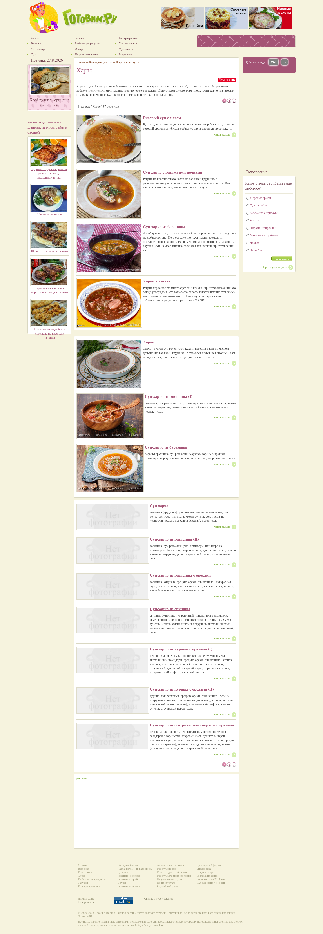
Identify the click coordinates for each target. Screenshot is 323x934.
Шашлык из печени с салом (49, 251)
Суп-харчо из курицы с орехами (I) (181, 649)
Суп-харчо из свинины (170, 609)
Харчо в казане (156, 281)
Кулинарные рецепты (100, 62)
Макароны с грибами (264, 235)
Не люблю (256, 250)
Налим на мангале (49, 214)
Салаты (82, 865)
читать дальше (222, 134)
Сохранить (229, 79)
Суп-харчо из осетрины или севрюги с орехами (192, 725)
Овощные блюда (128, 865)
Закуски (83, 882)
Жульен (255, 220)
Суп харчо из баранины (164, 226)
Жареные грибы (260, 198)
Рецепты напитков (129, 886)
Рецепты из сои (166, 868)
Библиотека (204, 868)
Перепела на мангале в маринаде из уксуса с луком (49, 290)
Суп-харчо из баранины (166, 447)
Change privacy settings (158, 898)
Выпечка (83, 868)
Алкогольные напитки (170, 865)
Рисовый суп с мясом (162, 117)
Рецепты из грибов (129, 879)
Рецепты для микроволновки (174, 875)
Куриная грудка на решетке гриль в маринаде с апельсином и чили (49, 173)
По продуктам (166, 882)
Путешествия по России (211, 882)
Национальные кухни (127, 62)
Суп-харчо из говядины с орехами (180, 575)
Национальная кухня (170, 879)
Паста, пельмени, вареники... (135, 868)
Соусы (122, 882)
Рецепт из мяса (87, 872)
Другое (254, 243)
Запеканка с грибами (264, 213)
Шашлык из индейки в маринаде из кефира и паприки (49, 333)
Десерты (123, 872)
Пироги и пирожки (263, 228)
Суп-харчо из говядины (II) (174, 539)
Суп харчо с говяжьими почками (172, 172)
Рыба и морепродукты (92, 879)
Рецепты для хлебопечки (172, 872)
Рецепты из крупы (129, 875)
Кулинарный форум (209, 865)
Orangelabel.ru (87, 902)
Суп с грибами (259, 205)
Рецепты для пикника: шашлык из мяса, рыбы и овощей (47, 127)
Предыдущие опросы (275, 267)
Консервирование (89, 886)
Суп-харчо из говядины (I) (168, 396)
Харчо (148, 342)
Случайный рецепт (169, 886)
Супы (81, 875)
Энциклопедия (206, 872)
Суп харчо (159, 505)
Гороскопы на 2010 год (211, 879)
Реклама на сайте (207, 875)
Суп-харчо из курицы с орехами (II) (182, 689)
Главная (80, 62)
